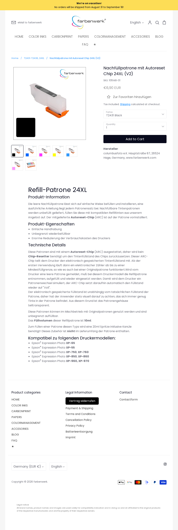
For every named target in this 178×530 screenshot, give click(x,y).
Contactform (128, 399)
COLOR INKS (37, 36)
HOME (19, 36)
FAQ (85, 44)
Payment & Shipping (79, 408)
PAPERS (83, 36)
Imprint (71, 437)
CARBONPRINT (62, 36)
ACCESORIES (140, 36)
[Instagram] (165, 464)
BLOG (159, 36)
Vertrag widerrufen (82, 401)
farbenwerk (40, 481)
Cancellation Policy (79, 420)
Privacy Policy (75, 426)
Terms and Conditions (80, 414)
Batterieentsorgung (79, 432)
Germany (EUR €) (27, 466)
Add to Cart (135, 139)
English (135, 22)
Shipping (125, 104)
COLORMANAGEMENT (110, 36)
